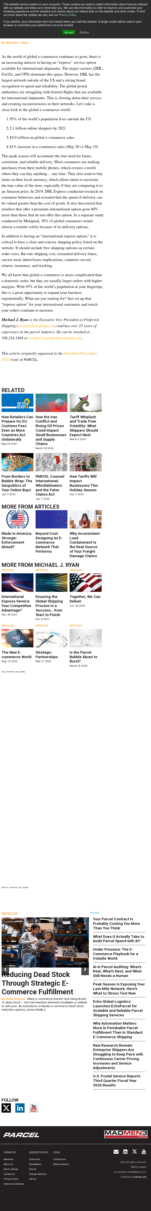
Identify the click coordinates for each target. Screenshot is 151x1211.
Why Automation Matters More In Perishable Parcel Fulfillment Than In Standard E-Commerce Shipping (118, 1030)
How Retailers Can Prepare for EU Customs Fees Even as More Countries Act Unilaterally (17, 428)
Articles (46, 507)
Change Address (37, 1174)
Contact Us (9, 1174)
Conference (59, 1159)
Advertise (8, 1159)
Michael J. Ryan (17, 42)
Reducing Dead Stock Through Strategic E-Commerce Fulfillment (37, 983)
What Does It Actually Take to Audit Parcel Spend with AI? (118, 938)
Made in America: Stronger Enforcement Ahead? (17, 540)
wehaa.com (140, 1177)
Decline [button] (84, 32)
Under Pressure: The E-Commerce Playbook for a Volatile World (115, 954)
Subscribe (34, 1159)
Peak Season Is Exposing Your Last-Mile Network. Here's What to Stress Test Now (119, 988)
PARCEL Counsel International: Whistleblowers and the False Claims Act (50, 485)
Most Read (94, 913)
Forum (56, 1152)
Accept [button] (69, 32)
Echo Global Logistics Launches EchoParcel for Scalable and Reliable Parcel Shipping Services (118, 1008)
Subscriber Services (38, 1152)
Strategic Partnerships (47, 654)
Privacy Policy (67, 15)
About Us (8, 1164)
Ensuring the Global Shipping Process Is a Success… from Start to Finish (49, 605)
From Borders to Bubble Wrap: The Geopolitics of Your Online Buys (17, 483)
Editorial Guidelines (14, 1184)
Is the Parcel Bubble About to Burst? (83, 657)
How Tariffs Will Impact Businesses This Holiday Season (84, 483)
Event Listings (11, 1169)
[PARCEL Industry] (21, 1135)
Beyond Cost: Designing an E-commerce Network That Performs (49, 542)
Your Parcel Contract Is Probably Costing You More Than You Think (116, 923)
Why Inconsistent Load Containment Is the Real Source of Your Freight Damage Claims (85, 544)
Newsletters (35, 1164)
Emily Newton (15, 999)
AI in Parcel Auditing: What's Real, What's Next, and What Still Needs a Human (117, 971)
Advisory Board (61, 1164)
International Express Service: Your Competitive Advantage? (16, 603)
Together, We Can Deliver (85, 598)
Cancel (32, 1179)
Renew (32, 1169)
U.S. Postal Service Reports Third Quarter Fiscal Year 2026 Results (116, 1080)
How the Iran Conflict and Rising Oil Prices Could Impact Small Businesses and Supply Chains (51, 430)
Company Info (10, 1152)
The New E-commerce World (16, 654)
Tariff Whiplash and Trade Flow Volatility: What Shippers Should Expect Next (84, 426)
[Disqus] (52, 728)
